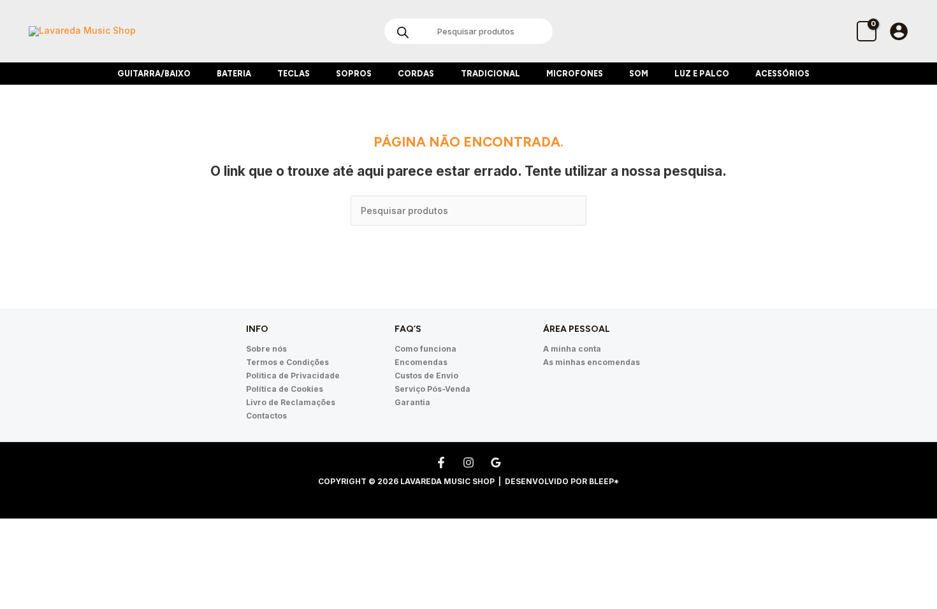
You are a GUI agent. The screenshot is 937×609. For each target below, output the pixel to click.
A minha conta (572, 349)
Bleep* (604, 481)
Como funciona (425, 349)
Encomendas (421, 362)
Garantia (412, 402)
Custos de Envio (426, 375)
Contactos (266, 415)
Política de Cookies (284, 389)
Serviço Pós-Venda (432, 389)
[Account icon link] (898, 31)
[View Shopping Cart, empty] (866, 31)
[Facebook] (441, 462)
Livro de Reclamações (290, 402)
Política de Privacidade (293, 375)
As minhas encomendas (591, 362)
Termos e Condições (287, 362)
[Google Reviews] (496, 462)
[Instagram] (468, 462)
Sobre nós (266, 349)
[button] (196, 73)
